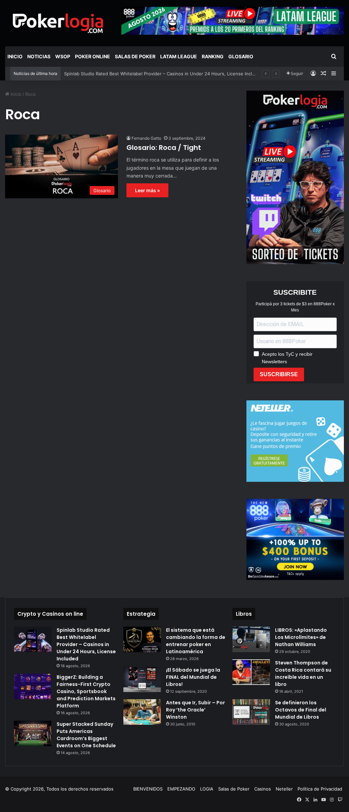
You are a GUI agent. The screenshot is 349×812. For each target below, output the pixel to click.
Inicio (14, 56)
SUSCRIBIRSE (279, 374)
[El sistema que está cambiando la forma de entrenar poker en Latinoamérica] (142, 639)
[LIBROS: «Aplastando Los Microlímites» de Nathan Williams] (251, 639)
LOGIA (206, 789)
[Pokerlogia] (58, 23)
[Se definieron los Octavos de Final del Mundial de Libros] (251, 712)
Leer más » (147, 190)
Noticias (38, 56)
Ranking (213, 56)
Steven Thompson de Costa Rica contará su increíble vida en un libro (303, 673)
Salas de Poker (135, 56)
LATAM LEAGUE (178, 56)
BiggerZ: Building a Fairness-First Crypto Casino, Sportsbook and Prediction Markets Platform (86, 691)
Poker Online (92, 56)
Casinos (262, 789)
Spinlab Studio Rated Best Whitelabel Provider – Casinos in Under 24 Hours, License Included (163, 73)
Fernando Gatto (146, 138)
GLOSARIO (240, 56)
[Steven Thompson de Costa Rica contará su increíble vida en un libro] (251, 672)
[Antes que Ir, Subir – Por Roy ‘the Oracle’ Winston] (142, 712)
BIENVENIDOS (148, 789)
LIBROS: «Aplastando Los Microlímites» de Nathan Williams (301, 637)
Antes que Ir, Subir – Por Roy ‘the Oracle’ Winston (195, 709)
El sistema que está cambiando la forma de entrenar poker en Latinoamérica (195, 641)
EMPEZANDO (181, 789)
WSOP (62, 56)
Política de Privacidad (320, 789)
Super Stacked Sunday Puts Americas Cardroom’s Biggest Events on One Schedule (86, 735)
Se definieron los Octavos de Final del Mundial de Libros (300, 709)
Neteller (284, 789)
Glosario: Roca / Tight (163, 147)
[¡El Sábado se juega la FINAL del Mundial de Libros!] (142, 679)
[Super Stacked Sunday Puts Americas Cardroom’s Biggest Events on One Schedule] (32, 733)
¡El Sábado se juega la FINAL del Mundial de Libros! (193, 677)
